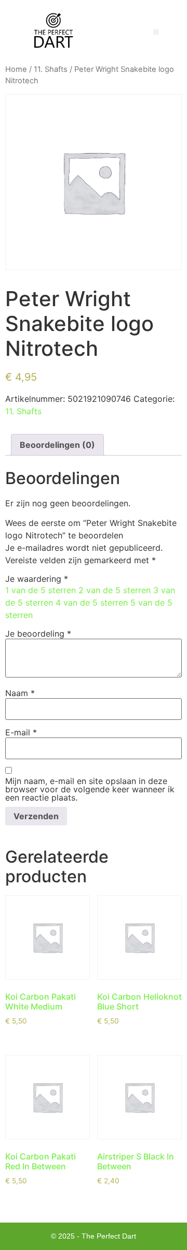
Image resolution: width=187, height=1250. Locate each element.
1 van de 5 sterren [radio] (40, 590)
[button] (156, 32)
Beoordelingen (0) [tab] (57, 445)
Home (16, 69)
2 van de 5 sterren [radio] (114, 590)
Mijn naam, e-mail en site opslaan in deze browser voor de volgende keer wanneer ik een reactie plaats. (90, 789)
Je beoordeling (38, 633)
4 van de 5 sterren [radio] (92, 602)
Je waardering (36, 579)
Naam (20, 693)
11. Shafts (51, 69)
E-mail (21, 732)
